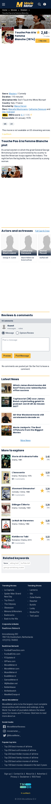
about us (11, 716)
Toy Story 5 (9, 600)
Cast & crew (15, 21)
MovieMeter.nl (10, 665)
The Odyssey (10, 604)
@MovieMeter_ (14, 735)
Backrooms (9, 615)
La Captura (9, 590)
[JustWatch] (25, 793)
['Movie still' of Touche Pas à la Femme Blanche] (12, 172)
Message (10, 333)
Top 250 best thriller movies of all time (21, 754)
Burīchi (33, 605)
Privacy (14, 777)
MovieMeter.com (11, 669)
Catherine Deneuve (37, 109)
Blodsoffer (34, 612)
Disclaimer (24, 777)
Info (4, 21)
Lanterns (34, 590)
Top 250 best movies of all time (18, 746)
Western (24, 10)
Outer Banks (35, 597)
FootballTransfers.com (14, 650)
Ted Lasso (34, 616)
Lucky (32, 608)
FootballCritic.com (12, 654)
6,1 (25, 115)
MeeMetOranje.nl (12, 694)
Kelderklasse (10, 687)
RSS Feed (36, 777)
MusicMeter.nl (10, 672)
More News (26, 440)
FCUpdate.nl (9, 657)
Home (4, 10)
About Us (30, 774)
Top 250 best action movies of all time (21, 761)
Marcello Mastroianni (18, 109)
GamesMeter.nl (11, 680)
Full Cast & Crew (42, 231)
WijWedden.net (11, 683)
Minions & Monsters (13, 611)
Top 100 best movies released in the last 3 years (25, 765)
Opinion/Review (27, 333)
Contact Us (18, 774)
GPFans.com (9, 661)
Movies (14, 10)
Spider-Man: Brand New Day (12, 595)
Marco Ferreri (20, 106)
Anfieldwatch (10, 691)
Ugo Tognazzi (8, 112)
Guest (10, 325)
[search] (39, 4)
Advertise (41, 774)
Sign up (7, 774)
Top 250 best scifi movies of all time (20, 750)
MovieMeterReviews (16, 727)
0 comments (7, 321)
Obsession (9, 608)
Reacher (33, 601)
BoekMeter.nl (10, 676)
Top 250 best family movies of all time (21, 757)
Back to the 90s (11, 619)
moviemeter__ (13, 731)
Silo (31, 594)
